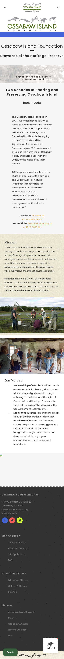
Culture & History (17, 586)
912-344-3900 (9, 513)
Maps (11, 618)
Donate (10, 652)
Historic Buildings (17, 629)
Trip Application (16, 554)
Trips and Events (17, 542)
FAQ (10, 560)
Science (12, 591)
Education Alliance (18, 580)
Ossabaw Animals (18, 623)
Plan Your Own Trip (18, 548)
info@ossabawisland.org (15, 509)
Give (10, 635)
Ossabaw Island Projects (21, 612)
